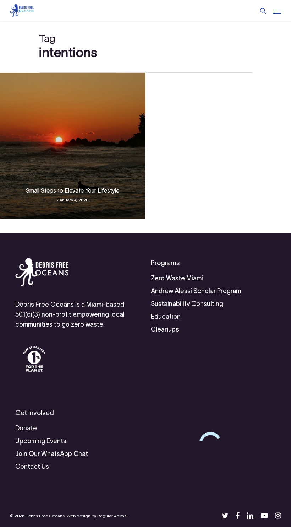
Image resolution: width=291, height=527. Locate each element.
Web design (78, 515)
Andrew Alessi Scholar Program (196, 291)
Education (166, 316)
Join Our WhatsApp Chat (51, 453)
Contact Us (32, 466)
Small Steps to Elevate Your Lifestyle (72, 190)
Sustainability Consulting (187, 303)
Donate (26, 428)
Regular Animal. (113, 515)
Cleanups (165, 329)
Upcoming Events (40, 441)
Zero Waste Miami (177, 278)
